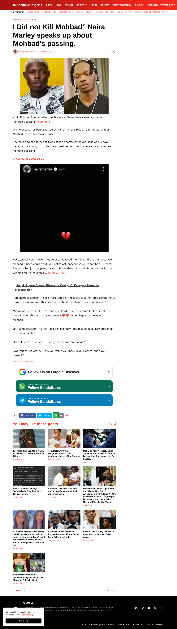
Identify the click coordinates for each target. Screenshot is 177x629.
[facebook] (136, 608)
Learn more (26, 614)
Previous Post (20, 590)
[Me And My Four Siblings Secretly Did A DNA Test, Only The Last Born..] (29, 476)
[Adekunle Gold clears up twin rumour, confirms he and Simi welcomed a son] (64, 476)
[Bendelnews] (161, 608)
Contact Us (137, 625)
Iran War (153, 5)
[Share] (113, 52)
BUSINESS (110, 12)
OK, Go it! (23, 621)
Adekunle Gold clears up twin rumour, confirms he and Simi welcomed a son (62, 491)
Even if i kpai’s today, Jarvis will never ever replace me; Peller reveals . (98, 534)
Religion (139, 5)
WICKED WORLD (55, 272)
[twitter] (142, 608)
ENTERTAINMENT (28, 20)
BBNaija (105, 5)
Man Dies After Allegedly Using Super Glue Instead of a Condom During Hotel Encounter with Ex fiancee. (99, 455)
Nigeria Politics (125, 12)
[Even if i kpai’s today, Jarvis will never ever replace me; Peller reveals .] (99, 519)
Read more (43, 121)
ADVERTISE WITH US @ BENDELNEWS (97, 625)
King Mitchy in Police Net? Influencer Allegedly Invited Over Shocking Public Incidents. (28, 577)
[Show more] (66, 415)
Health (79, 12)
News (58, 5)
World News (168, 5)
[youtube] (148, 608)
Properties (160, 625)
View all (112, 424)
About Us (149, 625)
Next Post (110, 590)
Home (49, 5)
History (99, 12)
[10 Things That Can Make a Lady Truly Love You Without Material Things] (29, 438)
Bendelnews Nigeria (27, 5)
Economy (82, 5)
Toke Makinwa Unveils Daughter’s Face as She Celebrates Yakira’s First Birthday (64, 453)
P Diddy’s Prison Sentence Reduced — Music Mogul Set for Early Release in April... (63, 534)
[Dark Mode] (155, 4)
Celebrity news (66, 12)
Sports (89, 12)
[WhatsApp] (55, 415)
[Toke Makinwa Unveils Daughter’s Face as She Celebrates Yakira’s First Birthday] (64, 438)
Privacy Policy (124, 625)
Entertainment (49, 12)
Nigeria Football (143, 12)
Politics (69, 5)
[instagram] (155, 608)
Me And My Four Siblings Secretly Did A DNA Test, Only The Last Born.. (27, 491)
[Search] (161, 4)
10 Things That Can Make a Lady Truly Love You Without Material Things (28, 453)
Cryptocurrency (122, 5)
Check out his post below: (29, 158)
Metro (94, 5)
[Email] (61, 415)
